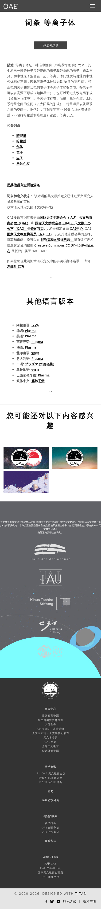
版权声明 (89, 901)
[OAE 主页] (10, 6)
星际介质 (23, 163)
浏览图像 (50, 724)
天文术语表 (50, 737)
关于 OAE (50, 863)
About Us (50, 857)
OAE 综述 (50, 741)
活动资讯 (50, 766)
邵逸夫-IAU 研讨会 (50, 778)
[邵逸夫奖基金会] (47, 653)
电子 (19, 158)
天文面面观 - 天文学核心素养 (50, 733)
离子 (19, 152)
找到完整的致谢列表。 (57, 239)
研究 (50, 791)
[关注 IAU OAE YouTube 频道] (58, 901)
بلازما (35, 325)
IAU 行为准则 (50, 800)
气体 (19, 146)
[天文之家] (47, 554)
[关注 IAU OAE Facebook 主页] (46, 901)
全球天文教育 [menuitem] (50, 746)
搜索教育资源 (50, 715)
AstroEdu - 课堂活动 (50, 728)
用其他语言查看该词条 (23, 185)
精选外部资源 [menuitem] (50, 750)
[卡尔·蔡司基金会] (47, 630)
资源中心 (50, 708)
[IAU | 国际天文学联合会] (47, 579)
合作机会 (50, 823)
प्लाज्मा (35, 353)
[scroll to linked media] (50, 277)
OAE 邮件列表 (50, 827)
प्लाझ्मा (35, 369)
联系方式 (50, 841)
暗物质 (21, 141)
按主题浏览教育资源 (50, 720)
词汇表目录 (50, 45)
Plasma (30, 330)
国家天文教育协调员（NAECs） (30, 234)
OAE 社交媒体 (50, 831)
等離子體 (38, 381)
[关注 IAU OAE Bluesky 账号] (52, 901)
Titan (81, 893)
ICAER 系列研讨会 (50, 782)
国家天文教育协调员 (50, 872)
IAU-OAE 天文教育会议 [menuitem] (50, 773)
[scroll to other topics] (50, 391)
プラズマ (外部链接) (39, 364)
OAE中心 (76, 228)
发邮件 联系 (15, 266)
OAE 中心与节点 (50, 868)
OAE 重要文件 (50, 877)
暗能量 (21, 135)
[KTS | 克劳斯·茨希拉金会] (47, 605)
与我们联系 (50, 816)
